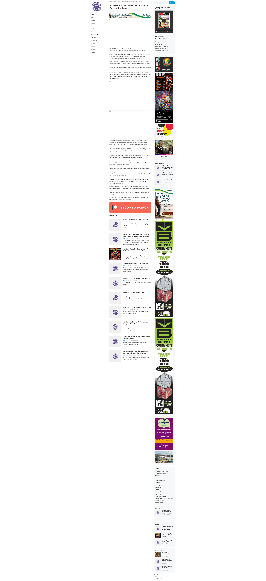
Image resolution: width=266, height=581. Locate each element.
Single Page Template (160, 496)
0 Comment (135, 265)
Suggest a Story (95, 34)
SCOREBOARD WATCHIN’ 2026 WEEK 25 (137, 293)
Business (93, 29)
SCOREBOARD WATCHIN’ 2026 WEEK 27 (137, 278)
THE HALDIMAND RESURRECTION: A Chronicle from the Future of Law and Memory (166, 512)
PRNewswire (158, 494)
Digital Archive (94, 40)
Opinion (93, 26)
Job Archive (158, 487)
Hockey (114, 1)
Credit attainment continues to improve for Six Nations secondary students (167, 561)
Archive (157, 475)
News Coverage (159, 163)
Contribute (157, 482)
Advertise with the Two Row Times (163, 473)
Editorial (93, 23)
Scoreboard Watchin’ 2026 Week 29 (135, 263)
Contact (93, 52)
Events (124, 253)
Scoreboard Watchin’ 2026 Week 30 (135, 220)
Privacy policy (158, 491)
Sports (93, 20)
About (155, 574)
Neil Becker (118, 10)
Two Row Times (160, 576)
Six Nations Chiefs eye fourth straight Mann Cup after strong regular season (167, 528)
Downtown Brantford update (167, 180)
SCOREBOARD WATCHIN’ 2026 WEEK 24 (137, 307)
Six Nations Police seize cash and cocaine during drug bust (167, 167)
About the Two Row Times (161, 471)
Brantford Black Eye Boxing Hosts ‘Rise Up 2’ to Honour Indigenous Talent (167, 535)
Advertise (93, 49)
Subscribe (93, 46)
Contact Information (160, 480)
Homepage (158, 485)
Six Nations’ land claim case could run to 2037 (167, 173)
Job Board (93, 37)
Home (110, 1)
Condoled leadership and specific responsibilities (167, 568)
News (92, 14)
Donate (93, 43)
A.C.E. (92, 17)
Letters (93, 32)
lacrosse (124, 238)
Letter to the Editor (160, 550)
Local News (125, 355)
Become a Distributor (160, 478)
